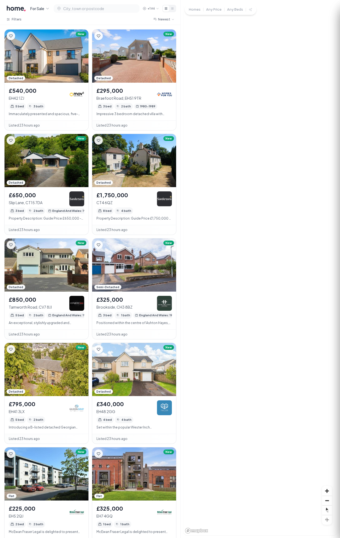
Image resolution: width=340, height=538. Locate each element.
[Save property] (11, 36)
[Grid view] (166, 8)
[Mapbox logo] (196, 531)
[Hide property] (21, 36)
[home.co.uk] (16, 8)
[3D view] (327, 519)
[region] (260, 269)
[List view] (172, 8)
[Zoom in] (327, 491)
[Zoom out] (327, 500)
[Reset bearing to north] (327, 510)
